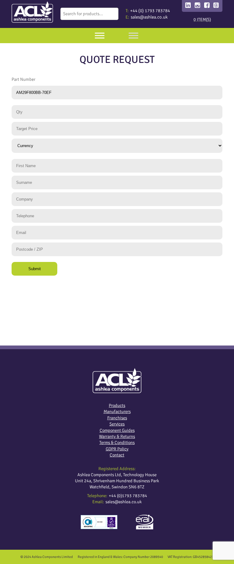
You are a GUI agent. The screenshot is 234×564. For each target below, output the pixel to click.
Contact (117, 455)
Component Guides (117, 430)
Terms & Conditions (117, 442)
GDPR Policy (117, 449)
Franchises (117, 418)
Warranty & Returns (117, 436)
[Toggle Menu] (100, 35)
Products (117, 405)
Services (117, 424)
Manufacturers (117, 411)
